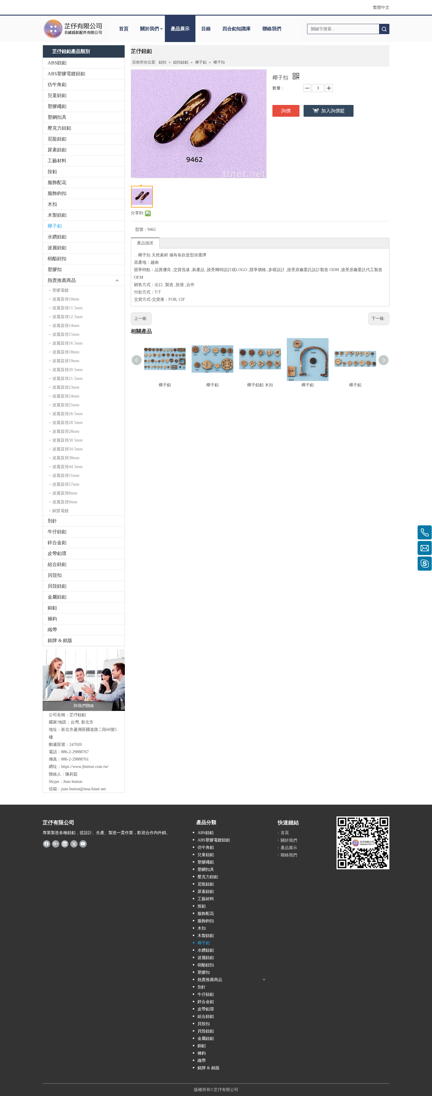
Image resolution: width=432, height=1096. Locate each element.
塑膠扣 (55, 269)
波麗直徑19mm (65, 361)
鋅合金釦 (57, 542)
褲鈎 (52, 618)
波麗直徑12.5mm (67, 317)
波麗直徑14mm (65, 325)
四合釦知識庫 (236, 28)
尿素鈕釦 (57, 149)
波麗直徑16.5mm (67, 343)
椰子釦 (55, 225)
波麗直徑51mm (65, 475)
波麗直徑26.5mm (67, 414)
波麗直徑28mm (65, 431)
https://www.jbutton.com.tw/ (85, 766)
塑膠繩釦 (57, 106)
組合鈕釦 (57, 564)
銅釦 (52, 607)
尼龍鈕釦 (57, 138)
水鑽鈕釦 (57, 236)
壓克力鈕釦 (59, 128)
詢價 (286, 110)
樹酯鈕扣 (57, 258)
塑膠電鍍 (60, 290)
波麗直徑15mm (65, 334)
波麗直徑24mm (65, 396)
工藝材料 (57, 160)
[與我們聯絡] (84, 680)
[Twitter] (74, 844)
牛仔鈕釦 (57, 531)
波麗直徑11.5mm (67, 308)
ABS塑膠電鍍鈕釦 (66, 73)
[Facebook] (46, 844)
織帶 (52, 629)
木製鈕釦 (57, 215)
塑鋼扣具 (57, 117)
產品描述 (145, 243)
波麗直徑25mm (65, 405)
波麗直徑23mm (65, 387)
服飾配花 (57, 182)
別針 (52, 520)
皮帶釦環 (57, 553)
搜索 (384, 29)
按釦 (52, 171)
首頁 (123, 28)
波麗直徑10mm (65, 299)
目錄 (206, 28)
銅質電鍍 (60, 511)
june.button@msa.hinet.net (83, 789)
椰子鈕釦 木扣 (260, 385)
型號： (141, 229)
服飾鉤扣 (57, 193)
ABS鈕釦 (57, 62)
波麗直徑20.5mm (67, 369)
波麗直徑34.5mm (67, 449)
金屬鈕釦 (57, 596)
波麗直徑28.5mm (67, 422)
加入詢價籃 (333, 110)
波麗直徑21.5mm (67, 378)
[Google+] (55, 844)
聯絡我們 (271, 28)
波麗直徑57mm (65, 484)
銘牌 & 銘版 (60, 640)
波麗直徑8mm (64, 493)
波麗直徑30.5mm (67, 440)
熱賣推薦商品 (62, 280)
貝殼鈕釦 (57, 586)
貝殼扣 (55, 575)
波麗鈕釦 (57, 247)
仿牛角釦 (57, 84)
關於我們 (149, 28)
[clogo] (73, 29)
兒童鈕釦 (57, 95)
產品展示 (180, 28)
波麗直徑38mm (65, 458)
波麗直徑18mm (65, 352)
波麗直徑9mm (64, 502)
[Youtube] (83, 844)
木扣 (52, 204)
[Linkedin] (64, 844)
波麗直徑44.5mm (67, 467)
